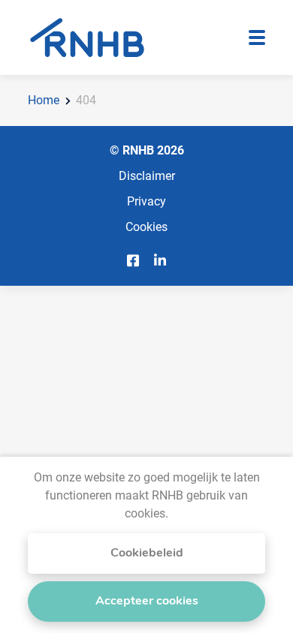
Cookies (146, 226)
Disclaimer (147, 175)
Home (43, 99)
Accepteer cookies (146, 602)
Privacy (146, 200)
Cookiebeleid (146, 554)
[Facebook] (133, 260)
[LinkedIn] (160, 260)
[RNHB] (87, 37)
